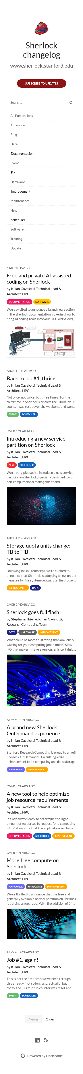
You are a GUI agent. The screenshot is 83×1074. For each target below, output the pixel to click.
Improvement (21, 191)
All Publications (21, 116)
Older (50, 1019)
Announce (17, 125)
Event (14, 163)
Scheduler (18, 220)
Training (16, 239)
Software (17, 229)
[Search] (71, 102)
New (13, 210)
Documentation (22, 153)
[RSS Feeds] (46, 1039)
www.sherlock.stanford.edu (41, 65)
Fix (13, 172)
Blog (13, 135)
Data (14, 144)
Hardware (17, 182)
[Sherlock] (41, 29)
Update (15, 248)
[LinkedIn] (39, 1039)
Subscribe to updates (41, 83)
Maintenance (20, 201)
